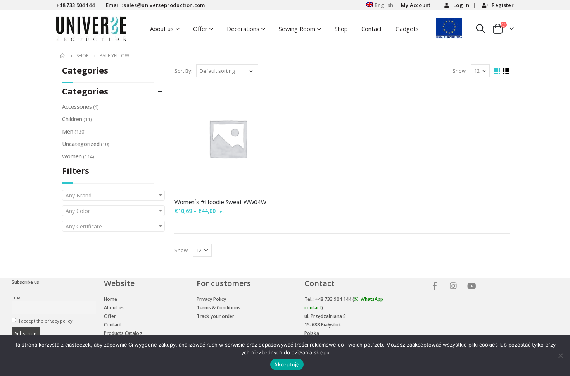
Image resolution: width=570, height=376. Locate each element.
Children (72, 119)
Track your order (215, 316)
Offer (200, 29)
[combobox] (113, 195)
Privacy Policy (211, 299)
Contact (371, 29)
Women (72, 156)
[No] (560, 355)
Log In (461, 5)
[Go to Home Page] (63, 55)
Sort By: (183, 70)
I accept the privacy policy (45, 321)
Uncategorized (81, 144)
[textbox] (113, 195)
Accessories (77, 106)
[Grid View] (497, 71)
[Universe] (435, 286)
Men (67, 131)
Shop (341, 29)
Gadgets (407, 29)
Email (17, 297)
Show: (460, 70)
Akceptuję (286, 364)
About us (114, 307)
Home (110, 299)
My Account (416, 5)
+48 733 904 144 (75, 5)
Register (503, 5)
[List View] (506, 71)
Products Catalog (123, 333)
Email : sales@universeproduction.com (155, 5)
